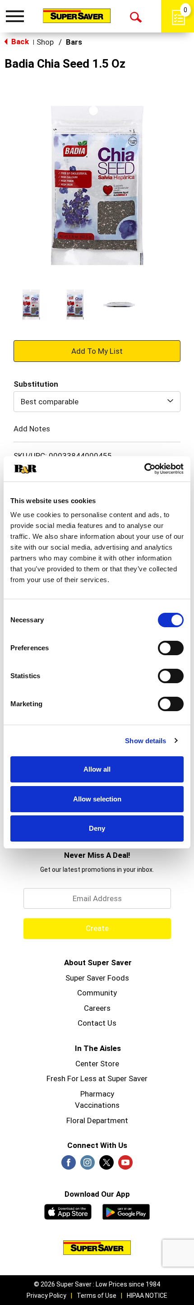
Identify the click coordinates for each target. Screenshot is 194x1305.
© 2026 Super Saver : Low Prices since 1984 (97, 1284)
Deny (97, 828)
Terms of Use (96, 1295)
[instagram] (87, 1165)
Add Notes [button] (32, 428)
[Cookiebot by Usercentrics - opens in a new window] (144, 469)
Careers (97, 1008)
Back (19, 41)
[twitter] (106, 1165)
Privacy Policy (46, 1295)
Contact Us (97, 1022)
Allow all (97, 769)
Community (97, 992)
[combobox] (97, 402)
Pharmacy (97, 1093)
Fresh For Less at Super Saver (97, 1078)
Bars (74, 41)
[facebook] (68, 1165)
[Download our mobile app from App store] (68, 1210)
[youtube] (125, 1165)
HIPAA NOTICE (147, 1295)
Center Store (97, 1063)
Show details (145, 741)
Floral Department (97, 1120)
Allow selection (97, 799)
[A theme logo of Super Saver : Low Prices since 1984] (77, 16)
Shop (45, 41)
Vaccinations (97, 1105)
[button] (31, 304)
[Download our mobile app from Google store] (126, 1210)
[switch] (171, 648)
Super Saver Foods (97, 977)
